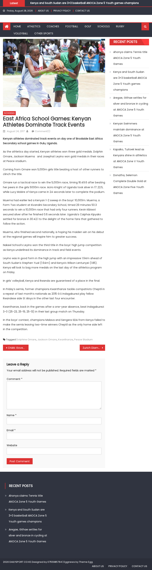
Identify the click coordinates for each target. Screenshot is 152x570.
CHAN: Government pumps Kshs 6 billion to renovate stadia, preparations (18, 348)
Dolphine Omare (26, 339)
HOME (17, 26)
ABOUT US (43, 10)
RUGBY (120, 26)
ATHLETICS (33, 26)
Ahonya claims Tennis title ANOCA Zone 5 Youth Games (130, 58)
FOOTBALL (71, 26)
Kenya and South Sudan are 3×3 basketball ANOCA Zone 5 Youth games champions (84, 2)
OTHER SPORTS (43, 33)
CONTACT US (82, 10)
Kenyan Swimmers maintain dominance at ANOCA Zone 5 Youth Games (128, 132)
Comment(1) (42, 131)
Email (11, 430)
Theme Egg (86, 562)
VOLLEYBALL (21, 33)
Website (12, 445)
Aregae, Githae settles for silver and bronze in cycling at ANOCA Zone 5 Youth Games (130, 106)
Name (11, 415)
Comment (14, 379)
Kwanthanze (65, 339)
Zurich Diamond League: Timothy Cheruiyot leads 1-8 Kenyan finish (94, 348)
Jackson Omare (47, 339)
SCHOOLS (104, 26)
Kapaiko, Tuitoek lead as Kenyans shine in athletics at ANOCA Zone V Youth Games (130, 158)
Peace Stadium (83, 339)
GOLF (88, 26)
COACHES (53, 26)
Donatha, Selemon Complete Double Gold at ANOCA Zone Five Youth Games (129, 184)
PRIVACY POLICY (62, 10)
